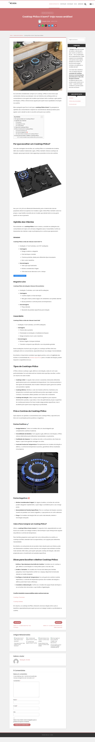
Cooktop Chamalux (19, 597)
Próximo (58, 622)
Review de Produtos (47, 13)
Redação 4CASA (46, 21)
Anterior (17, 622)
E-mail (15, 706)
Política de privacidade (75, 101)
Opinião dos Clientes (20, 120)
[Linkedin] (49, 26)
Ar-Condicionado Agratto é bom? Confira (31, 642)
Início (11, 35)
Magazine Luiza (21, 124)
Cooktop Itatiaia (18, 601)
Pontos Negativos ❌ (23, 132)
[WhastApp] (43, 26)
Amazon (19, 122)
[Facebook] (39, 26)
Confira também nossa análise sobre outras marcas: (31, 137)
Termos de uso (72, 104)
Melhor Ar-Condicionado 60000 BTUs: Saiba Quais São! (52, 626)
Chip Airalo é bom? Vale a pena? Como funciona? (19, 644)
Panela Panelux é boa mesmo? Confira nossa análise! (43, 644)
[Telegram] (52, 26)
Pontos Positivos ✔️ (22, 130)
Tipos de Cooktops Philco (22, 127)
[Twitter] (46, 26)
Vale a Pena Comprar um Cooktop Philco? (28, 134)
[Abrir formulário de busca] (85, 4)
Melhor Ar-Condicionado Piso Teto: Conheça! (22, 626)
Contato (71, 98)
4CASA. (51, 734)
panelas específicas (35, 357)
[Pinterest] (56, 26)
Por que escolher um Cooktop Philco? (24, 119)
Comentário (17, 680)
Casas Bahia (21, 125)
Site (14, 712)
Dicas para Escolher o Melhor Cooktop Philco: (27, 135)
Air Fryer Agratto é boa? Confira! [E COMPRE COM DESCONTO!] (56, 646)
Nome (15, 699)
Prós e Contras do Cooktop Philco (24, 129)
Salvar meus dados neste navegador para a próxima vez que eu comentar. (25, 720)
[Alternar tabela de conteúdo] (41, 117)
